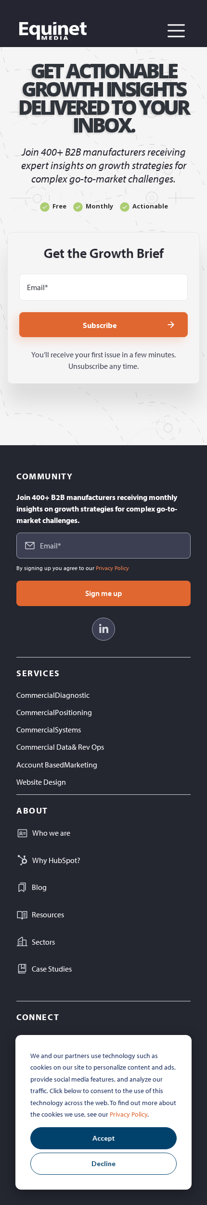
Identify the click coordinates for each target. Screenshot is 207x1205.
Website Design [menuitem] (41, 782)
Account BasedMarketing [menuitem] (56, 764)
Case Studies (52, 969)
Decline (103, 1163)
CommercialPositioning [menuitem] (54, 712)
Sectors (43, 942)
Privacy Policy (128, 1114)
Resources (48, 914)
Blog (39, 887)
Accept (103, 1138)
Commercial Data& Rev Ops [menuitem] (60, 747)
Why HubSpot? (56, 860)
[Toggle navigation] (176, 30)
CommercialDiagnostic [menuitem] (53, 695)
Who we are (51, 833)
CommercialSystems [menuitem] (48, 729)
